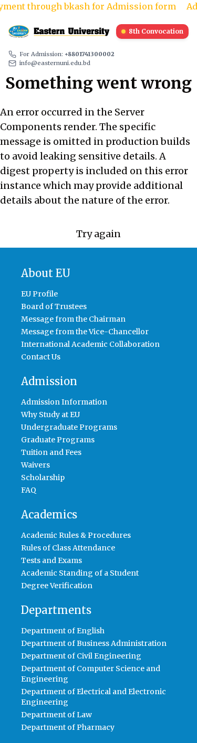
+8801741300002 (90, 54)
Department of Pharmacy (68, 727)
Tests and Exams (51, 560)
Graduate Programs (58, 439)
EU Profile (39, 294)
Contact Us (40, 357)
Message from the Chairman (73, 319)
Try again (98, 234)
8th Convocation (156, 31)
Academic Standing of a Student (80, 573)
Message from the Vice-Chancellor (85, 331)
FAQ (28, 490)
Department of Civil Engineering (81, 656)
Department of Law (56, 714)
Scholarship (43, 477)
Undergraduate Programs (69, 427)
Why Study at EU (50, 414)
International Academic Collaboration (90, 344)
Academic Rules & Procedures (76, 535)
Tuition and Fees (51, 452)
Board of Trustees (54, 306)
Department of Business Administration (94, 643)
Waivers (35, 465)
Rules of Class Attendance (68, 548)
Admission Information (64, 402)
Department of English (63, 630)
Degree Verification (56, 585)
